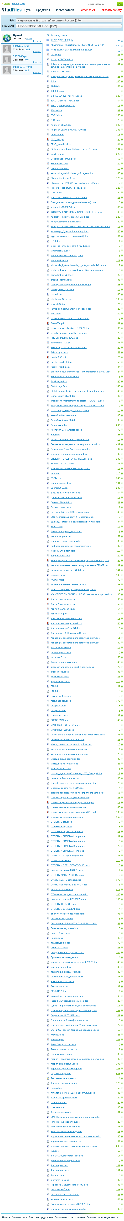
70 (119, 333)
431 (118, 444)
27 (119, 54)
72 (119, 429)
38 (119, 560)
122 (118, 260)
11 (119, 502)
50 (119, 1102)
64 (119, 100)
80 (119, 555)
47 (119, 396)
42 (119, 1097)
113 (118, 681)
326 (118, 154)
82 (119, 1209)
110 (118, 1204)
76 (119, 105)
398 (118, 1146)
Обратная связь (19, 1217)
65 (119, 420)
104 (118, 149)
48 (119, 971)
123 (118, 187)
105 (118, 299)
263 (118, 1189)
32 (119, 86)
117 (118, 870)
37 (119, 676)
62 (119, 110)
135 (118, 129)
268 (118, 1068)
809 (118, 1073)
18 (119, 1030)
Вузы (27, 10)
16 (119, 134)
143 (118, 386)
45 (119, 807)
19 (119, 497)
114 (118, 860)
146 (118, 294)
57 (119, 352)
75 (119, 120)
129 (118, 96)
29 (119, 1131)
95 (119, 434)
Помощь (6, 1217)
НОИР (29, 39)
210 (118, 473)
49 (119, 173)
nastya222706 (21, 46)
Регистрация (18, 3)
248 (118, 478)
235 (118, 855)
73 (119, 41)
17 (119, 773)
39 (119, 76)
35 (119, 778)
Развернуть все (59, 35)
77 (119, 667)
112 (118, 550)
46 (119, 512)
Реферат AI (87, 10)
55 (119, 51)
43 (119, 212)
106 (118, 812)
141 (118, 570)
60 (119, 328)
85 (119, 415)
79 (119, 579)
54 (119, 163)
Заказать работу (111, 10)
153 (118, 115)
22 (119, 192)
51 (119, 463)
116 (118, 1005)
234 (118, 425)
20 (119, 846)
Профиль (37, 41)
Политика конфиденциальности (102, 1217)
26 (119, 357)
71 (119, 618)
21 (119, 739)
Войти (7, 3)
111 (118, 1015)
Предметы (43, 10)
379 (118, 880)
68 (119, 158)
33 (119, 279)
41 (119, 64)
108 (118, 81)
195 (118, 1063)
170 (118, 178)
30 (119, 642)
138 (118, 594)
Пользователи (64, 10)
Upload (17, 35)
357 (118, 1010)
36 (119, 342)
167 (118, 817)
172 (118, 46)
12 (119, 226)
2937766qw (20, 56)
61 (119, 565)
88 (119, 207)
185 (118, 458)
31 (119, 1112)
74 (119, 168)
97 (119, 449)
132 (118, 715)
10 (119, 410)
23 (119, 284)
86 (119, 797)
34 (119, 521)
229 (118, 217)
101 (118, 483)
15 (119, 744)
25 (119, 275)
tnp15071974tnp (22, 66)
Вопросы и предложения (41, 1217)
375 (118, 700)
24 (119, 371)
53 (119, 657)
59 (119, 604)
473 (118, 889)
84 (119, 139)
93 (119, 913)
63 (119, 792)
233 (118, 488)
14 (119, 241)
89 (119, 454)
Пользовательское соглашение (70, 1217)
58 (119, 362)
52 (119, 236)
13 (119, 468)
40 (119, 231)
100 (118, 125)
